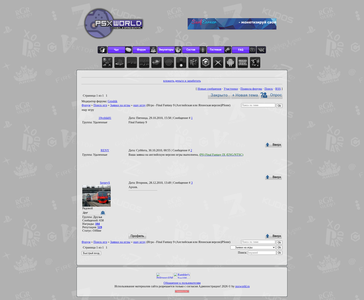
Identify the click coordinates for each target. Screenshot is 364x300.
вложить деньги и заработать (182, 80)
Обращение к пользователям (182, 282)
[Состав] (194, 49)
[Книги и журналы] (255, 62)
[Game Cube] (206, 62)
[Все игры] (107, 62)
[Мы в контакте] (261, 49)
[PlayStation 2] (132, 62)
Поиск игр (100, 105)
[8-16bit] (243, 62)
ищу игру (139, 105)
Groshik (112, 101)
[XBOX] (218, 62)
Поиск (268, 88)
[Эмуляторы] (169, 49)
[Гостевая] (219, 49)
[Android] (230, 62)
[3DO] (181, 62)
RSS (278, 88)
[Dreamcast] (169, 62)
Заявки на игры (120, 105)
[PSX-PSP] (144, 62)
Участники (231, 88)
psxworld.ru (242, 286)
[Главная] (102, 49)
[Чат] (119, 49)
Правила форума (251, 88)
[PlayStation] (119, 62)
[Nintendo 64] (193, 62)
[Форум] (144, 49)
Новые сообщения (209, 88)
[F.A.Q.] (244, 49)
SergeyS (105, 182)
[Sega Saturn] (156, 62)
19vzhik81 (105, 118)
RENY (105, 150)
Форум (86, 105)
